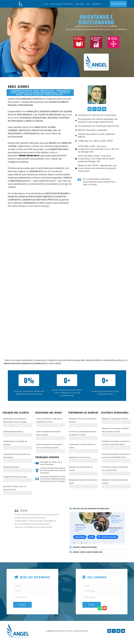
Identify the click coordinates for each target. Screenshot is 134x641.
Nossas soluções (56, 4)
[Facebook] (99, 109)
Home (46, 4)
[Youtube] (104, 109)
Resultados (69, 4)
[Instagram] (94, 109)
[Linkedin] (90, 109)
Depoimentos (79, 4)
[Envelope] (104, 608)
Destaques (96, 4)
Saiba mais (67, 259)
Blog (88, 4)
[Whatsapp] (100, 608)
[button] (97, 528)
